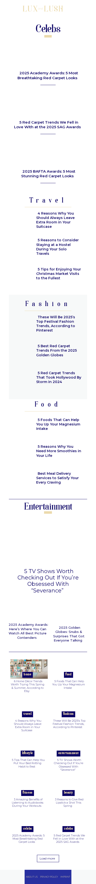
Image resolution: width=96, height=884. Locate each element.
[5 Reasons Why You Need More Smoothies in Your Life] (20, 452)
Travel (27, 714)
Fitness (27, 792)
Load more (47, 858)
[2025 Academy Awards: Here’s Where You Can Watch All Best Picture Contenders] (28, 611)
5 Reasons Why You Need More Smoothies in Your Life (58, 451)
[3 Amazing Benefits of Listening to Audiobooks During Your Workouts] (27, 786)
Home (27, 674)
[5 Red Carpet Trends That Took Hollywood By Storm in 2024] (20, 378)
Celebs (27, 828)
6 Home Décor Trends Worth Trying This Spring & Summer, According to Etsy (27, 686)
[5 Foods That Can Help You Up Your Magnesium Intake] (20, 425)
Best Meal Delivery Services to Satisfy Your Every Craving (57, 478)
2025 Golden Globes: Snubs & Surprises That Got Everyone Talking (68, 634)
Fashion (68, 714)
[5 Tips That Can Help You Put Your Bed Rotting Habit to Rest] (27, 747)
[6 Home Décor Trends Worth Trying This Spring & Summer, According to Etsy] (27, 668)
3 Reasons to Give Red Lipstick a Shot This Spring (69, 802)
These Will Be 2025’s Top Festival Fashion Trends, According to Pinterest (55, 324)
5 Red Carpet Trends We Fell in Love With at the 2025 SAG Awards (47, 124)
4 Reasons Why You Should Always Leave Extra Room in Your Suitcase (55, 220)
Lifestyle (27, 753)
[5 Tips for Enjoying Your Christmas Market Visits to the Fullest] (20, 275)
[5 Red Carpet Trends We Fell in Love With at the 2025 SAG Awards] (48, 103)
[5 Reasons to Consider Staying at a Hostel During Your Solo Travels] (20, 248)
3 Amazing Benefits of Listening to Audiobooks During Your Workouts (27, 802)
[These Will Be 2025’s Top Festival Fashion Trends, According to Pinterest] (20, 324)
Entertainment (68, 753)
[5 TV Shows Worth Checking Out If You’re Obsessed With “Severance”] (48, 542)
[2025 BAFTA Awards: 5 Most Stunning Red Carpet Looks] (48, 153)
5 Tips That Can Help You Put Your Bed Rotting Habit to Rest (28, 763)
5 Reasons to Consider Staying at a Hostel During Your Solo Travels (57, 247)
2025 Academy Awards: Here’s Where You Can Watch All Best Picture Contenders (28, 631)
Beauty (68, 792)
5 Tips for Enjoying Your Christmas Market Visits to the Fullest (58, 273)
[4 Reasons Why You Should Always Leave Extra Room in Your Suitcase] (20, 221)
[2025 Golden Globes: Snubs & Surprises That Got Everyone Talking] (68, 612)
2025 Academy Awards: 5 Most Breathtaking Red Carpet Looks (47, 75)
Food (68, 674)
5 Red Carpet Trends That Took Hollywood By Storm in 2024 (58, 377)
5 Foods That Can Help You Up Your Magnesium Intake (58, 424)
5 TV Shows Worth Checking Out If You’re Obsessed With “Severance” (48, 581)
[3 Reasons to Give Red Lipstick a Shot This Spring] (68, 786)
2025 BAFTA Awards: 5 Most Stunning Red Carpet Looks (48, 174)
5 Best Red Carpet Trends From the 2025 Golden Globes (56, 350)
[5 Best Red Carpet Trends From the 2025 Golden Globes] (20, 351)
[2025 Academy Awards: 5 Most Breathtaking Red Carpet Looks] (48, 54)
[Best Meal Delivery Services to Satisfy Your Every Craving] (20, 479)
